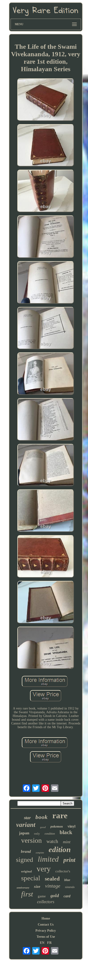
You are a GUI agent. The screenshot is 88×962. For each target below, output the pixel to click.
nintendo (70, 887)
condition (50, 833)
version (31, 840)
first (27, 894)
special (30, 878)
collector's (62, 871)
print (69, 860)
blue (67, 880)
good (43, 827)
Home (46, 918)
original (26, 871)
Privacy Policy (45, 930)
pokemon (56, 826)
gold (54, 895)
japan (24, 833)
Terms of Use (46, 936)
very (44, 868)
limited (48, 859)
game (42, 896)
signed (24, 859)
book (41, 817)
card (67, 896)
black (66, 832)
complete (40, 852)
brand (26, 851)
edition (60, 849)
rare (60, 815)
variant (25, 824)
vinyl (71, 826)
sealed (52, 879)
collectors (45, 901)
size (37, 886)
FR (49, 942)
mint (66, 841)
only (37, 833)
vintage (52, 886)
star (27, 817)
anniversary (23, 887)
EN (42, 942)
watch (52, 841)
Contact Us (46, 924)
